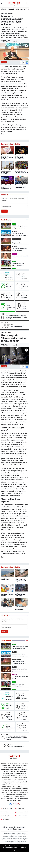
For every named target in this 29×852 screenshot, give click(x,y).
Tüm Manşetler (6, 815)
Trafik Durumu (6, 812)
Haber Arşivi (6, 819)
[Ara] (26, 4)
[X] (13, 804)
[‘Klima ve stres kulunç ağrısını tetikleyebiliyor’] (21, 602)
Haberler (3, 13)
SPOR (17, 9)
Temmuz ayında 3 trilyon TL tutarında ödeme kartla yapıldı (20, 186)
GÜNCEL (3, 9)
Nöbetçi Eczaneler (7, 808)
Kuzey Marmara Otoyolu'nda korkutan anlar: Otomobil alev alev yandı (20, 242)
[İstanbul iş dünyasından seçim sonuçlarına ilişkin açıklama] (14, 51)
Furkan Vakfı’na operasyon (24, 276)
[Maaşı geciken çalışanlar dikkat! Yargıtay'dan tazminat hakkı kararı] (7, 150)
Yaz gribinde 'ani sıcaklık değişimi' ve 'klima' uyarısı (20, 594)
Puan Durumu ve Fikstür (22, 812)
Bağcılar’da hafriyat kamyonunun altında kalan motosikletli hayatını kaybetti (9, 297)
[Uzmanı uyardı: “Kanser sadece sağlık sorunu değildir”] (14, 356)
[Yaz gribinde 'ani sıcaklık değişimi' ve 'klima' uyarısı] (21, 588)
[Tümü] (27, 220)
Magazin (15, 253)
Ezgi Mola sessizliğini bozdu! (20, 257)
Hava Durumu (20, 808)
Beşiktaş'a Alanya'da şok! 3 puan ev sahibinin (20, 227)
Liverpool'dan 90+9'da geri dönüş (18, 264)
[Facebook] (10, 804)
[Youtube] (18, 804)
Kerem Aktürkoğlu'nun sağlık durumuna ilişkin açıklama (10, 307)
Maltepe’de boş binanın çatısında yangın (24, 297)
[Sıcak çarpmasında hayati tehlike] (7, 573)
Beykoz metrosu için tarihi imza (24, 308)
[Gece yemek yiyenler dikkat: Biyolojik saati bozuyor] (7, 588)
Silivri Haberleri (16, 238)
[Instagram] (16, 804)
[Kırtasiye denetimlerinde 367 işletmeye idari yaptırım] (21, 165)
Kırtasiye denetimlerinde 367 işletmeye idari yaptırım (21, 171)
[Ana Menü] (1, 3)
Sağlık (9, 332)
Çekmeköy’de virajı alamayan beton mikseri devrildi (9, 277)
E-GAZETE (19, 829)
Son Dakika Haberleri (22, 815)
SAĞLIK (14, 829)
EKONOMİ (11, 9)
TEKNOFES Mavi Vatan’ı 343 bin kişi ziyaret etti (19, 234)
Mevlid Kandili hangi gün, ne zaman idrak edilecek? (19, 249)
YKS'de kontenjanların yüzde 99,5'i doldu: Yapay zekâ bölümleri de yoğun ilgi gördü (16, 317)
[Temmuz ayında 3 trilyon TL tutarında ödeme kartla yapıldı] (21, 180)
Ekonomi (10, 13)
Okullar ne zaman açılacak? (16, 326)
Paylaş (4, 62)
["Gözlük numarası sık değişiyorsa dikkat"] (7, 602)
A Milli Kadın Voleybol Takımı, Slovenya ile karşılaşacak (9, 286)
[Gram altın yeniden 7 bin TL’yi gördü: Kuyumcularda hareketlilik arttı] (21, 150)
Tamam (18, 850)
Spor (14, 223)
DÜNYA (9, 829)
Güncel (14, 231)
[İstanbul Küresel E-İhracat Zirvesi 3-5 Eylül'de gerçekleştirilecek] (7, 180)
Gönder (4, 211)
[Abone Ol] (27, 62)
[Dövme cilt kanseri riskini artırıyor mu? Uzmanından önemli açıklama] (21, 573)
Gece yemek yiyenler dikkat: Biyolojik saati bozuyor (7, 594)
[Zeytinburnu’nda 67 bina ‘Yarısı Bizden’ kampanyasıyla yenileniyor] (7, 165)
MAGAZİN (23, 9)
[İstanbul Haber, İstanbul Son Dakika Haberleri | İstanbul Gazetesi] (14, 4)
